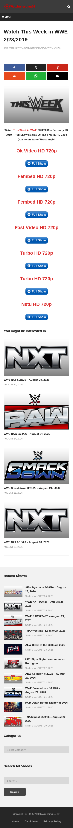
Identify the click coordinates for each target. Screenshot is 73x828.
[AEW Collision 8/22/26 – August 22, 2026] (13, 678)
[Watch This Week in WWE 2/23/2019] (36, 357)
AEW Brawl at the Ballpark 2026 (45, 644)
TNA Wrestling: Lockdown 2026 (45, 630)
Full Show (39, 163)
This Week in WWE (25, 130)
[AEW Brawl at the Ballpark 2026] (13, 649)
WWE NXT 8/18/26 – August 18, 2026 (26, 542)
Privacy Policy (52, 821)
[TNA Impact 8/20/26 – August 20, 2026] (13, 721)
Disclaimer (31, 821)
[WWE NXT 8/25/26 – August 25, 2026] (13, 606)
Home (15, 821)
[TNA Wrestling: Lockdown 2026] (13, 635)
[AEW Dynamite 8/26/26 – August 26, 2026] (13, 591)
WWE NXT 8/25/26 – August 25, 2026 (26, 379)
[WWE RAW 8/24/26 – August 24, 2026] (13, 620)
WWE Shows (53, 48)
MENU (8, 17)
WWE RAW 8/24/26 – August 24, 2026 (27, 433)
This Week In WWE (13, 48)
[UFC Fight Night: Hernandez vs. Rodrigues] (13, 663)
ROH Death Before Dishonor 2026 (46, 702)
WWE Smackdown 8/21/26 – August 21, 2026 (32, 487)
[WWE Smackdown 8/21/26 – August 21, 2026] (13, 692)
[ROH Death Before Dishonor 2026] (13, 707)
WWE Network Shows (35, 48)
